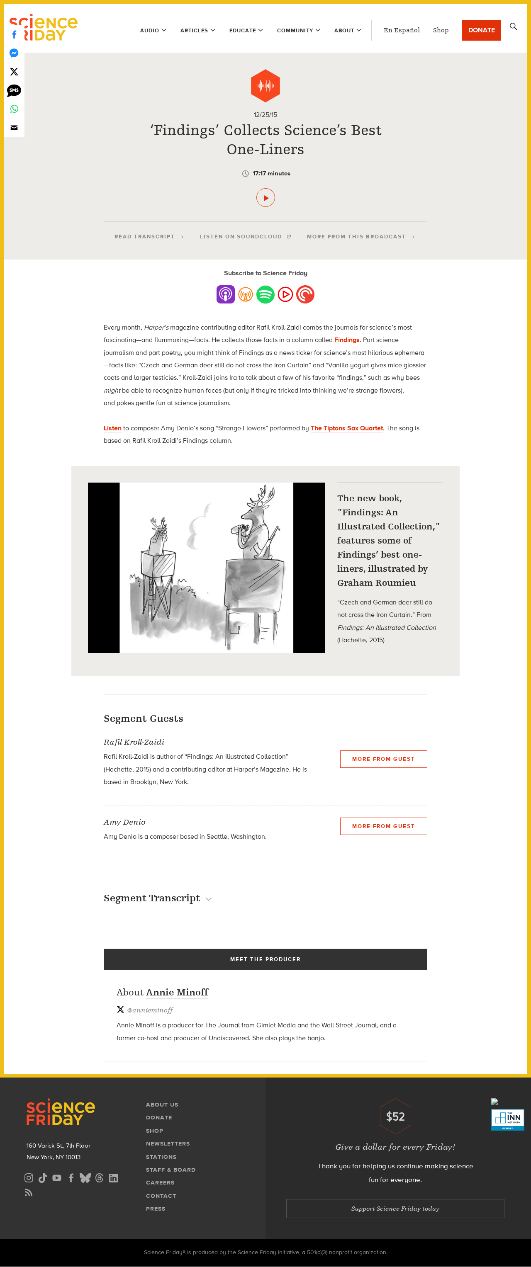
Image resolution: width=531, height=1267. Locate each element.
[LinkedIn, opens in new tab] (113, 1177)
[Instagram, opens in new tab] (28, 1177)
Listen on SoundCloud (241, 236)
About (344, 30)
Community (295, 30)
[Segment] (265, 85)
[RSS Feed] (28, 1191)
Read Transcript (144, 236)
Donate (481, 30)
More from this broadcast (356, 236)
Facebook (14, 34)
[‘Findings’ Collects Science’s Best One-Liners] (265, 197)
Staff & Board (171, 1169)
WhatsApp (14, 109)
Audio (149, 30)
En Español (402, 30)
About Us (162, 1104)
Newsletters (168, 1143)
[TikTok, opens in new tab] (43, 1177)
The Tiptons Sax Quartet (347, 428)
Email (14, 127)
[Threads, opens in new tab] (99, 1177)
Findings (347, 340)
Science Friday (43, 28)
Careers (160, 1182)
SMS (14, 90)
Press (156, 1208)
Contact (161, 1195)
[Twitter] (14, 71)
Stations (161, 1156)
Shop (441, 30)
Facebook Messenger (14, 53)
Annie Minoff (177, 992)
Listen (113, 428)
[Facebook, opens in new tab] (71, 1177)
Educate (242, 30)
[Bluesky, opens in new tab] (85, 1177)
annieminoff (150, 1010)
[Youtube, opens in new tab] (57, 1177)
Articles (194, 30)
